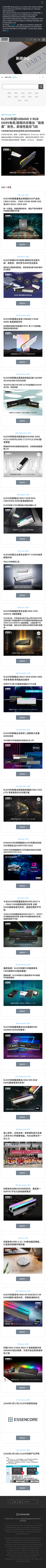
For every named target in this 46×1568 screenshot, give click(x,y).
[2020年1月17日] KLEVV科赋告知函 (20, 1403)
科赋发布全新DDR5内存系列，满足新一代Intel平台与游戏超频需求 (22, 1190)
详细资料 (22, 244)
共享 (43, 77)
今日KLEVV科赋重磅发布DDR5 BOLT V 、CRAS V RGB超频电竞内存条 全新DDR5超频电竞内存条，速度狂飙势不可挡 (22, 905)
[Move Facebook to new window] (10, 1503)
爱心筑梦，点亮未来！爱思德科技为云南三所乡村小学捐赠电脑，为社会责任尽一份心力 (22, 1135)
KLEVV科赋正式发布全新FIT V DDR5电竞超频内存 (22, 556)
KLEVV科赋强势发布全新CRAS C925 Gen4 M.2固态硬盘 (20, 612)
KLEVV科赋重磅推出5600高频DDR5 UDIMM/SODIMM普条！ (20, 1028)
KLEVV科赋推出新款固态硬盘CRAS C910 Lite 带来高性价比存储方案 (22, 791)
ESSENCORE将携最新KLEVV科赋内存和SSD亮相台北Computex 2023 (22, 844)
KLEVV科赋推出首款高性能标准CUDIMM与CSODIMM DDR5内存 (22, 379)
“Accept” (13, 25)
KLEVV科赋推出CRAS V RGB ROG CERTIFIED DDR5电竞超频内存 (19, 499)
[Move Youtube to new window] (20, 1503)
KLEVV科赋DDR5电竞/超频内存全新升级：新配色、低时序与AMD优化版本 (21, 261)
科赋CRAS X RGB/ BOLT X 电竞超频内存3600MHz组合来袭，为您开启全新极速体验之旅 (22, 1350)
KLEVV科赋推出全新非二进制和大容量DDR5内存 (21, 734)
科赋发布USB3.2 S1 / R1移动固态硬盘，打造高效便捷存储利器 (22, 1243)
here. (7, 30)
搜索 (41, 86)
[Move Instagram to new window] (15, 1503)
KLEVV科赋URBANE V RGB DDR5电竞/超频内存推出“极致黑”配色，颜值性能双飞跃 (22, 123)
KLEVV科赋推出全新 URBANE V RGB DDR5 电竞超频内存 (20, 320)
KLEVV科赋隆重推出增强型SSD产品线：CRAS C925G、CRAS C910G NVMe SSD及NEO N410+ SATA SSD (22, 201)
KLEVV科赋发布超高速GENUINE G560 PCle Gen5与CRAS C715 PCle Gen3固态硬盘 (22, 439)
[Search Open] (39, 39)
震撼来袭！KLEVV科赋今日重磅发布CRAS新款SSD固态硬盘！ (20, 969)
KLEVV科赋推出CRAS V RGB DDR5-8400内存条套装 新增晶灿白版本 (22, 678)
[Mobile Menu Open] (43, 39)
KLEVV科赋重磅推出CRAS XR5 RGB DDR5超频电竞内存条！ (20, 1081)
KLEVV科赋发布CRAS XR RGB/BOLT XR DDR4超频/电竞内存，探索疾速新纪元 (22, 1296)
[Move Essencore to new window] (23, 1515)
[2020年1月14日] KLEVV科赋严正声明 (21, 1453)
